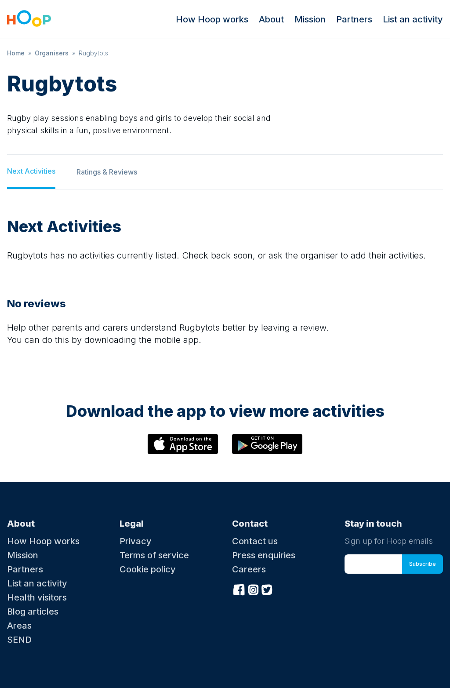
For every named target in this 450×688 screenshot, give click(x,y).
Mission (310, 19)
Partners (354, 19)
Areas (19, 625)
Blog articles (32, 611)
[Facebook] (239, 588)
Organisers (52, 53)
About (271, 19)
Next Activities (31, 171)
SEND (19, 639)
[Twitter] (267, 588)
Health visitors (37, 597)
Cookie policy (148, 569)
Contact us (255, 541)
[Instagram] (253, 588)
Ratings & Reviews (106, 171)
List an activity (413, 19)
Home (16, 53)
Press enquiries (263, 555)
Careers (249, 569)
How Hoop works (212, 19)
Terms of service (154, 555)
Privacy (136, 541)
